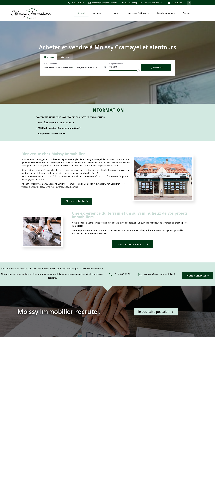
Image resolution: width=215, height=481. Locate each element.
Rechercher (156, 67)
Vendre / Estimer (137, 13)
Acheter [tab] (50, 57)
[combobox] (59, 67)
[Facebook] (189, 3)
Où (78, 64)
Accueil (81, 13)
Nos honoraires (166, 13)
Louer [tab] (67, 57)
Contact (187, 13)
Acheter (97, 13)
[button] (76, 201)
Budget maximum (116, 64)
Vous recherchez (51, 64)
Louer (116, 13)
